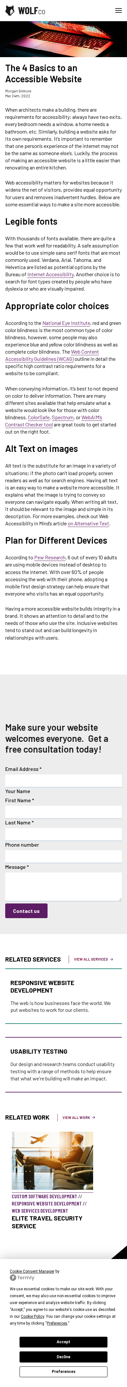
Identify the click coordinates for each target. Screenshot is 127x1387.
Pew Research (49, 557)
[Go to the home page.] (25, 10)
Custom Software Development (44, 1196)
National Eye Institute (66, 323)
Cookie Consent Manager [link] (32, 1271)
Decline (63, 1357)
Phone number (22, 844)
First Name (19, 800)
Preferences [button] (57, 1323)
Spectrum (63, 417)
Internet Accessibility (50, 274)
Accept (63, 1342)
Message (17, 867)
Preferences (64, 1371)
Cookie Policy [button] (32, 1316)
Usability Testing (38, 1051)
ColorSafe (38, 417)
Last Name (19, 822)
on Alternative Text (88, 523)
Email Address (23, 769)
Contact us (26, 911)
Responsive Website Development (42, 986)
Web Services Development (40, 1210)
